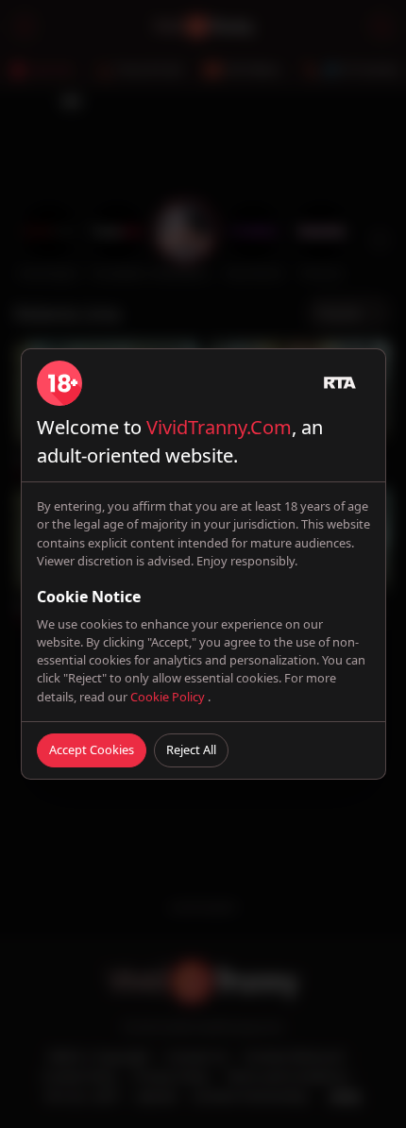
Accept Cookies (91, 749)
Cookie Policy (169, 696)
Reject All (191, 749)
